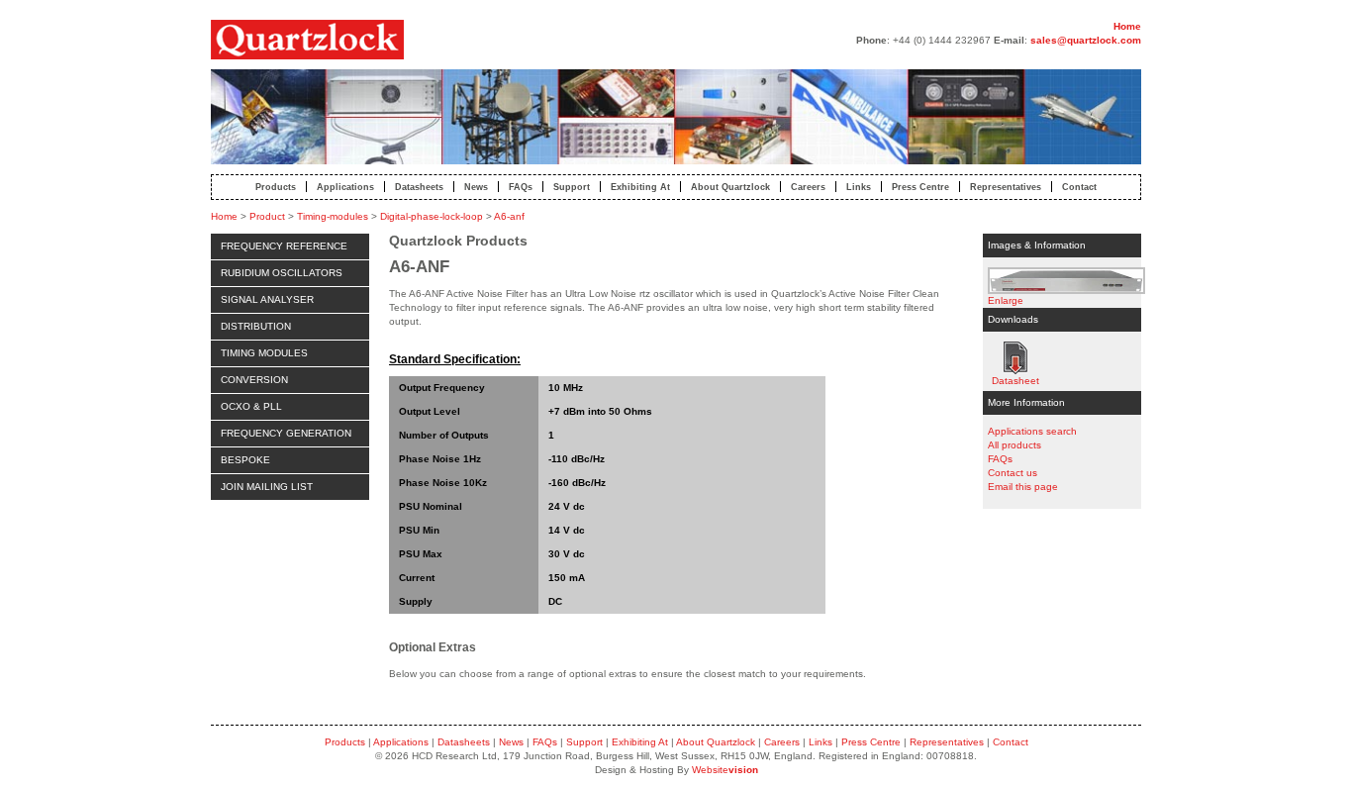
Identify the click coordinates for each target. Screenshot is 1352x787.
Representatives (1005, 186)
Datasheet (1015, 358)
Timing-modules (332, 216)
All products (1014, 445)
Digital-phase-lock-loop (431, 216)
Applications (345, 186)
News (476, 186)
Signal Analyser (267, 299)
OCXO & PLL (251, 406)
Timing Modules (264, 352)
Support (571, 186)
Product (267, 216)
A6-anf (509, 216)
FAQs (520, 186)
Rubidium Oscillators (281, 272)
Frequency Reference (284, 246)
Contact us (1012, 472)
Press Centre (920, 186)
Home (1127, 26)
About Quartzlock (730, 186)
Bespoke (245, 459)
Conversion (254, 379)
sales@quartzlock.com (1085, 40)
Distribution (256, 326)
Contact (1079, 186)
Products (275, 186)
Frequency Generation (286, 433)
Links (858, 186)
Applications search (1032, 431)
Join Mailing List (267, 486)
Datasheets (419, 186)
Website (725, 769)
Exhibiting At (640, 186)
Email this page (1023, 486)
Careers (808, 186)
